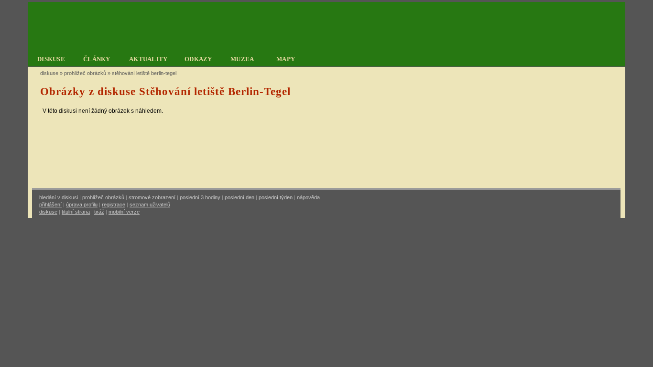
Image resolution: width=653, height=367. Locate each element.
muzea (242, 59)
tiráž (99, 212)
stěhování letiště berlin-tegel (144, 73)
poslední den (239, 197)
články (96, 59)
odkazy (198, 59)
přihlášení (50, 204)
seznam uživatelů (150, 204)
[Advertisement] (326, 157)
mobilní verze (124, 212)
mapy (285, 59)
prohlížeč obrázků (85, 73)
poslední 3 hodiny (200, 197)
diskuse (51, 59)
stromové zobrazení (152, 197)
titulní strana (76, 212)
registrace (113, 204)
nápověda (308, 197)
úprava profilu (82, 204)
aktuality (148, 59)
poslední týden (276, 197)
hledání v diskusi (58, 197)
